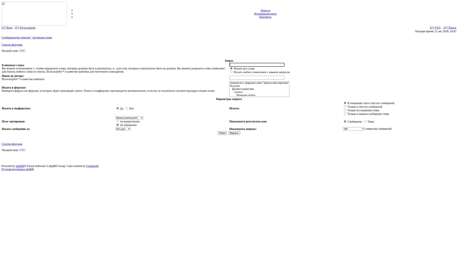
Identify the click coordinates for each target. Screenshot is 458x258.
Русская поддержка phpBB (17, 169)
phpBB (20, 166)
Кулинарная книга (265, 13)
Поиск (452, 27)
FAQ (437, 27)
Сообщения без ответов (15, 37)
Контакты (265, 16)
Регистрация (27, 27)
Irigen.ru (265, 10)
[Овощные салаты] (259, 95)
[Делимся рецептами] (259, 89)
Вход (9, 27)
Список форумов (12, 44)
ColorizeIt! (92, 166)
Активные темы (42, 37)
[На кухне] (259, 86)
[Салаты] (259, 92)
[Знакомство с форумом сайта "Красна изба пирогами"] (259, 83)
